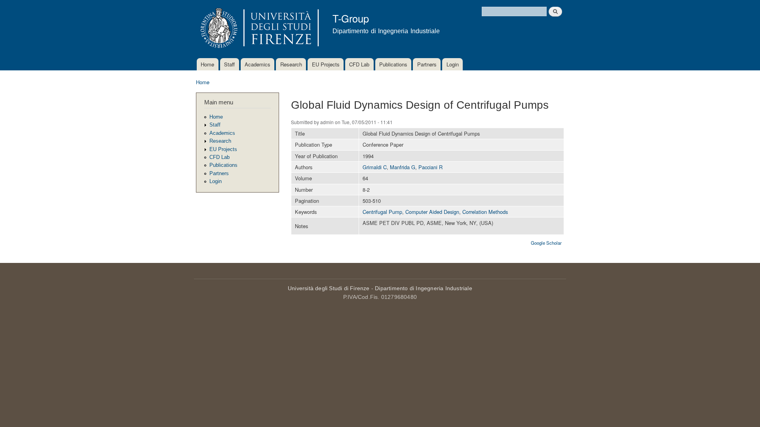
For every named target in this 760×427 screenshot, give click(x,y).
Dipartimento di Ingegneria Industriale (423, 288)
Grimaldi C (375, 167)
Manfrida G (402, 167)
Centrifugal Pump (382, 211)
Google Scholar (546, 243)
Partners (427, 64)
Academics (257, 64)
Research (291, 64)
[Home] (258, 29)
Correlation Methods (485, 211)
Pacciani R (430, 167)
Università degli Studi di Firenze (329, 288)
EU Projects (326, 64)
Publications (393, 64)
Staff (229, 64)
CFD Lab (359, 64)
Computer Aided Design (432, 211)
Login (452, 64)
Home (207, 64)
